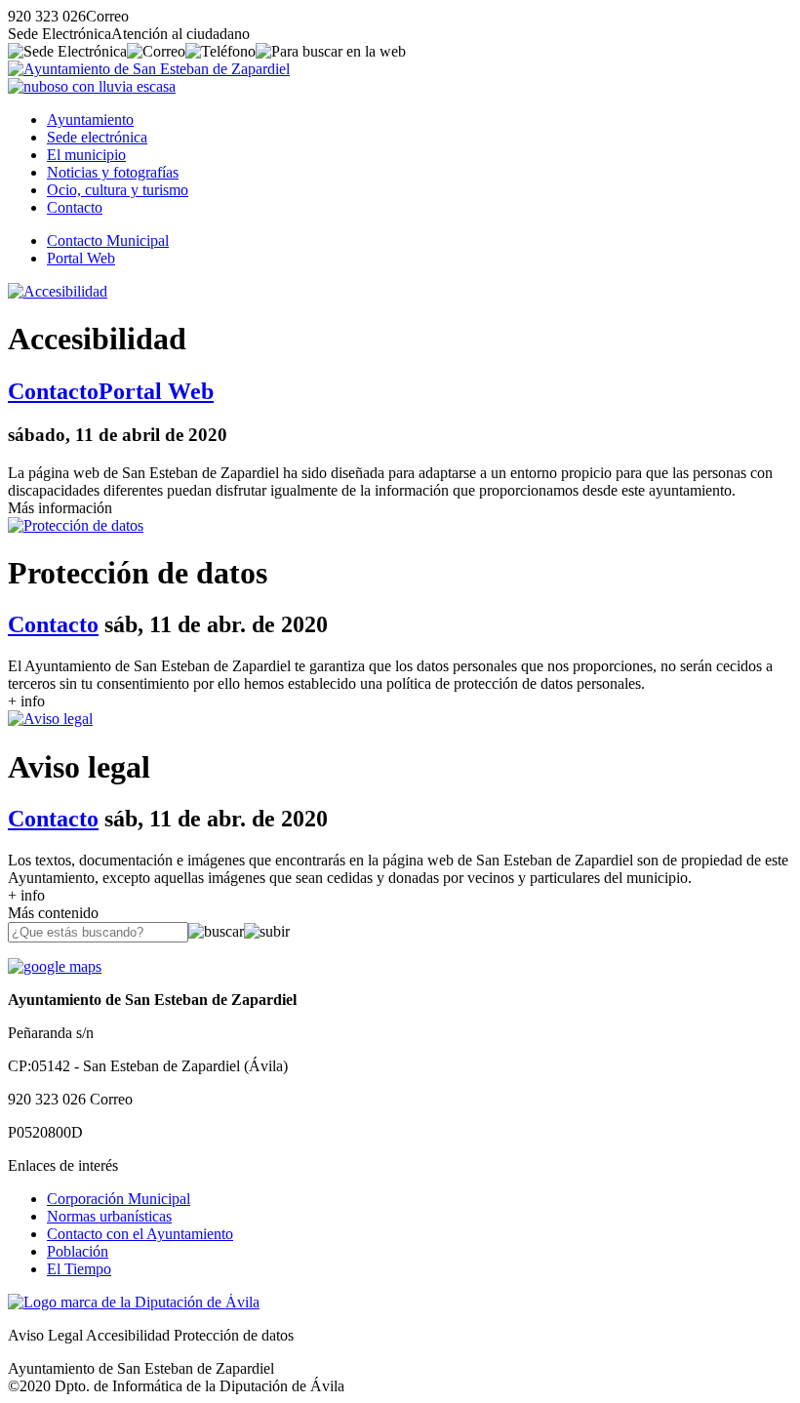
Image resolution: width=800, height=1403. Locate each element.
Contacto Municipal (108, 240)
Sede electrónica (97, 137)
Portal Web (81, 258)
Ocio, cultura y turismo (117, 189)
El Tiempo (79, 1269)
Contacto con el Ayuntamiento (140, 1233)
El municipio (86, 154)
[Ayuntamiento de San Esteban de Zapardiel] (149, 68)
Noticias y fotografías (113, 172)
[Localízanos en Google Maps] (54, 966)
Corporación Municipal (118, 1198)
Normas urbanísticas (109, 1216)
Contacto (74, 207)
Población (77, 1251)
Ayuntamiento (90, 119)
